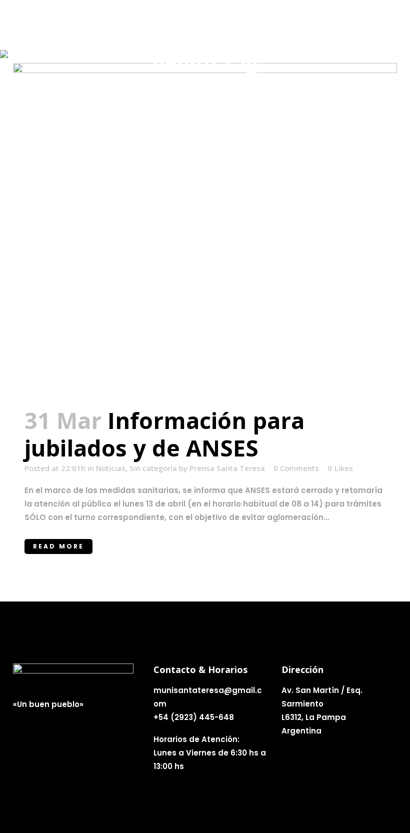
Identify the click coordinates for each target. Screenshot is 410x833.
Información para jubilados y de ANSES (164, 434)
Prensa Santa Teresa (227, 468)
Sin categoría (153, 468)
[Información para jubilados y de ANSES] (205, 229)
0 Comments (296, 468)
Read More (58, 546)
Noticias (111, 468)
